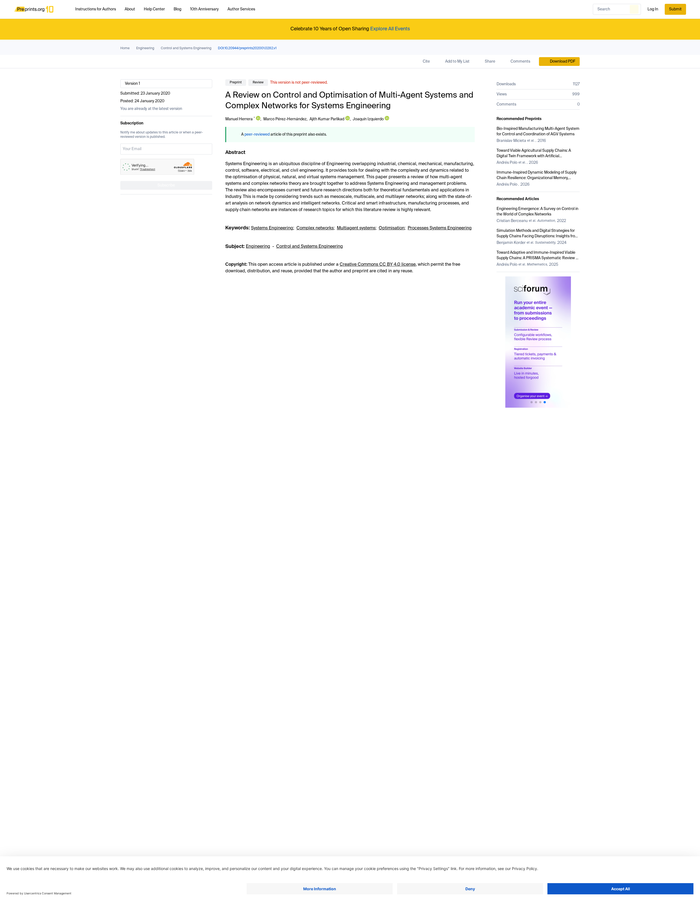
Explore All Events (390, 29)
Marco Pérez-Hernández (285, 119)
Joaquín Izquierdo (368, 119)
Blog (177, 9)
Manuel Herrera (239, 119)
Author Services (241, 9)
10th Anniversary (204, 9)
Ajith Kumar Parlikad (327, 119)
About (130, 9)
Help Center (154, 9)
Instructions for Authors (95, 9)
